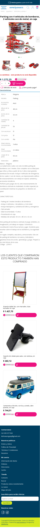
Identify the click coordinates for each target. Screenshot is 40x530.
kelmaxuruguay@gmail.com (10, 436)
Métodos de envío (10, 88)
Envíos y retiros (6, 444)
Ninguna (9, 164)
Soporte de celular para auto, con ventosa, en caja (19, 357)
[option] (20, 65)
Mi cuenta (32, 7)
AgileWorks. (4, 524)
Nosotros (4, 453)
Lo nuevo (4, 487)
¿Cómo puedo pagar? (29, 88)
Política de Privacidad (8, 447)
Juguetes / (9, 11)
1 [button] (18, 57)
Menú (4, 8)
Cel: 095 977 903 (7, 433)
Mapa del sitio (6, 490)
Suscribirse (6, 503)
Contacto (4, 478)
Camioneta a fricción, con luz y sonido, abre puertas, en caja (18, 406)
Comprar (19, 83)
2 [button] (21, 57)
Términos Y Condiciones (9, 450)
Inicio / (3, 11)
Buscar (28, 7)
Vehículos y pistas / (20, 11)
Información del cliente (9, 461)
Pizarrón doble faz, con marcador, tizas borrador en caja (16, 307)
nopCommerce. (21, 522)
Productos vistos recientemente (12, 484)
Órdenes (4, 464)
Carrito (3, 470)
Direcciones (5, 467)
